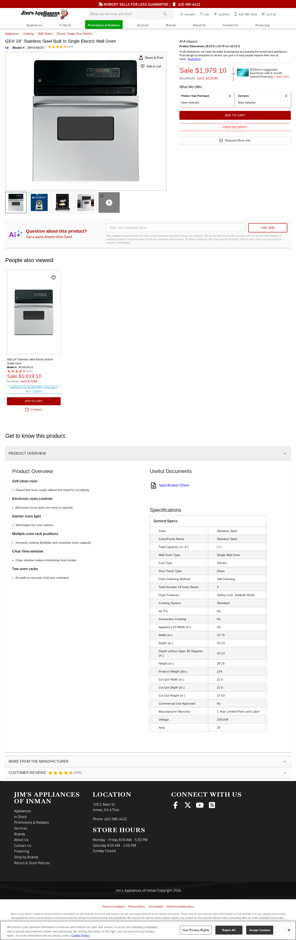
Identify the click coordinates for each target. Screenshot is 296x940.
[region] (148, 930)
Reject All (228, 930)
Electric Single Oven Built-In (74, 33)
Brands (171, 25)
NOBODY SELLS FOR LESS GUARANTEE (136, 4)
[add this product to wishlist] (53, 277)
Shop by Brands (26, 856)
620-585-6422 (188, 4)
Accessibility (155, 906)
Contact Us (231, 25)
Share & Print (154, 57)
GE (7, 47)
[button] (181, 14)
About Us (199, 25)
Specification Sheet (174, 485)
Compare (36, 409)
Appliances (34, 25)
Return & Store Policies (32, 862)
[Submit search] (165, 14)
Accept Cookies (259, 930)
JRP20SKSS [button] (35, 47)
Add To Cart (235, 115)
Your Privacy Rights (195, 930)
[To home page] (48, 14)
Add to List (153, 66)
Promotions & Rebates (104, 25)
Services (143, 25)
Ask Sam (268, 227)
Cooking (28, 33)
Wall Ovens (45, 33)
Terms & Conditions (113, 906)
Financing (262, 25)
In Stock (65, 25)
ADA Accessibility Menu (180, 906)
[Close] (289, 930)
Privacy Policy (136, 906)
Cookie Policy (80, 935)
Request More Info (237, 140)
